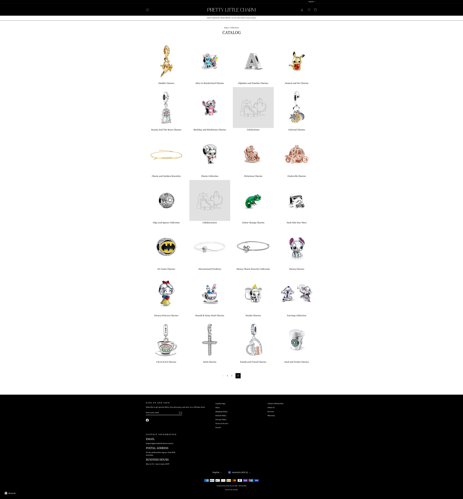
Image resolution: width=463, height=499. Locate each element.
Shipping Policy (221, 412)
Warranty (271, 416)
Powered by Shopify (231, 489)
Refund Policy (220, 416)
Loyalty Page (220, 404)
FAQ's (217, 408)
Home (226, 28)
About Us (271, 408)
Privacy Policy (220, 420)
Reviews (271, 412)
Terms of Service (221, 424)
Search (218, 428)
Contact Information (275, 404)
